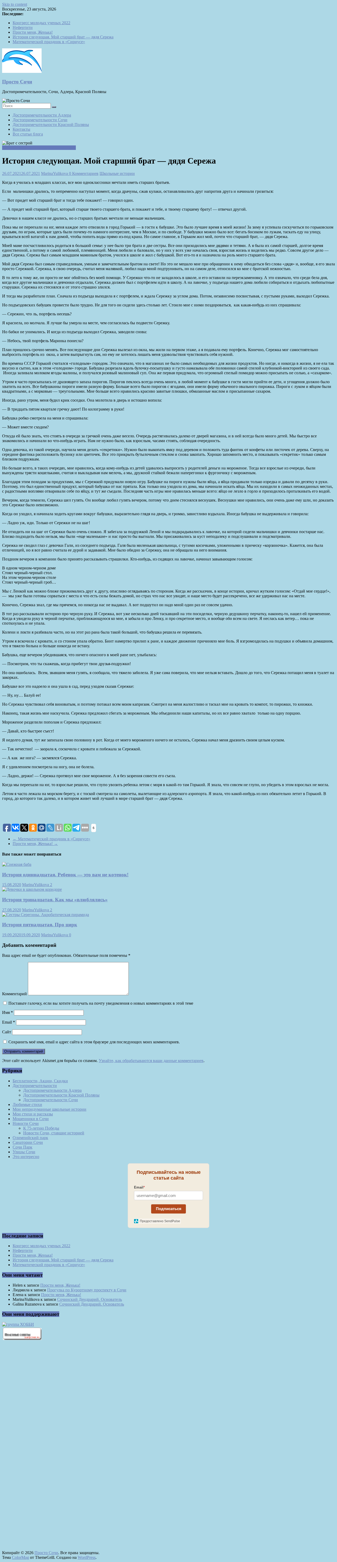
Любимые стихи (27, 1104)
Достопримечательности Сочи (40, 120)
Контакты (21, 129)
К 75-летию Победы (41, 1128)
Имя (7, 1012)
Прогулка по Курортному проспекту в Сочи (86, 1290)
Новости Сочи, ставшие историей (53, 1133)
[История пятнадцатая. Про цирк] (45, 914)
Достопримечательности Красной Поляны (51, 124)
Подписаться (168, 1208)
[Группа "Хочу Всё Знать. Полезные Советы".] (22, 1338)
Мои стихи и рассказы (33, 1114)
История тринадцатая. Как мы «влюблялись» (55, 899)
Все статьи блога (28, 134)
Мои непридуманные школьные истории (39, 147)
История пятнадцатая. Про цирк (39, 924)
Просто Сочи (17, 81)
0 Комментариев (83, 173)
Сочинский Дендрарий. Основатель (89, 1299)
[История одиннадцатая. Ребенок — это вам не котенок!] (16, 864)
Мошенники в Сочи (31, 1118)
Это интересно (26, 1156)
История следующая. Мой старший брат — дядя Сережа (63, 37)
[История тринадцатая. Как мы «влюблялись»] (32, 889)
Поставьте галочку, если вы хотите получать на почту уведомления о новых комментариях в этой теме (100, 1003)
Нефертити (23, 27)
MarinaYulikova (55, 173)
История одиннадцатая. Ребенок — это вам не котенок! (65, 874)
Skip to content (14, 4)
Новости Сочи (26, 1123)
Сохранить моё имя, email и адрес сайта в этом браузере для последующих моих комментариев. (94, 1042)
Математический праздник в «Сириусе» (49, 41)
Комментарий (14, 994)
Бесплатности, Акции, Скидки (40, 1081)
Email (8, 1022)
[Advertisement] (31, 1434)
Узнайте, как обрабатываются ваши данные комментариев (151, 1060)
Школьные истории (117, 173)
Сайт (6, 1032)
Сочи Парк (22, 1147)
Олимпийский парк (30, 1137)
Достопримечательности (35, 1085)
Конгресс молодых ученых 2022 (41, 23)
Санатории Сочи (28, 1142)
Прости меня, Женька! (33, 32)
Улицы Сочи (24, 1152)
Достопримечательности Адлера (42, 115)
